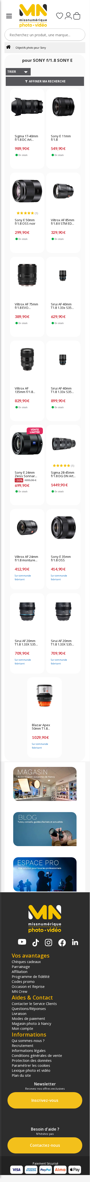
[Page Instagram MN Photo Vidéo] (48, 943)
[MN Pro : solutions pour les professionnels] (45, 874)
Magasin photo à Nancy (31, 1023)
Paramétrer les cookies (31, 1065)
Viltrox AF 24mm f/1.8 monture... (26, 558)
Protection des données (32, 1060)
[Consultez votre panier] (76, 16)
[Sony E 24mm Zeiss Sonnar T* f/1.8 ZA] (27, 446)
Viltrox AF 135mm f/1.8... (25, 390)
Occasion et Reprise (28, 986)
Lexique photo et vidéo (31, 1070)
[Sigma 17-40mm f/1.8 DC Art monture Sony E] (27, 109)
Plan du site (21, 1075)
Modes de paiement (28, 1018)
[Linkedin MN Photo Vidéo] (75, 942)
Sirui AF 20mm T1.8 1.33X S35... (26, 642)
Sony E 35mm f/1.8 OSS (61, 558)
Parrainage (21, 966)
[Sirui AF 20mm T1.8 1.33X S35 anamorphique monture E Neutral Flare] (63, 614)
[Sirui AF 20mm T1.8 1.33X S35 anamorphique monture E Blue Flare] (27, 614)
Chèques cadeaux (26, 961)
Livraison (19, 1013)
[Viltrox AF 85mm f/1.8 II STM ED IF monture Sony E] (63, 193)
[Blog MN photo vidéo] (45, 829)
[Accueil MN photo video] (31, 16)
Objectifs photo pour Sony (30, 47)
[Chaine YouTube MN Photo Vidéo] (22, 942)
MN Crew (19, 991)
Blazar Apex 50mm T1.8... (41, 727)
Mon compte (22, 1028)
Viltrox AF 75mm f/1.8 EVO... (26, 306)
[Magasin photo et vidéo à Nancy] (45, 784)
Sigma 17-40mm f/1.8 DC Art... (26, 138)
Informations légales (29, 1050)
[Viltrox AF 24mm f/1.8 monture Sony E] (27, 530)
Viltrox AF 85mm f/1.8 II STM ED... (62, 222)
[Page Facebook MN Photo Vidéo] (62, 943)
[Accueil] (10, 48)
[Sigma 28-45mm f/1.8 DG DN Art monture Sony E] (63, 446)
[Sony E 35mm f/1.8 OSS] (63, 530)
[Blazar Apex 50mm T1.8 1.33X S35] (44, 698)
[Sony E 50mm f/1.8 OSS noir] (27, 193)
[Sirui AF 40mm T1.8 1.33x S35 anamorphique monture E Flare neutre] (63, 362)
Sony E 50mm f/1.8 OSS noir (25, 222)
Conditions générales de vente (37, 1055)
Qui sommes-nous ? (28, 1040)
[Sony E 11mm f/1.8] (63, 109)
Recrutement (22, 1045)
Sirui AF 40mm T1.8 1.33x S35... (62, 306)
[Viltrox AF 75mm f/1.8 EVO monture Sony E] (27, 277)
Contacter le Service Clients (34, 1003)
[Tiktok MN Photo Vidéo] (35, 943)
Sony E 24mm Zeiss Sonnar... (26, 474)
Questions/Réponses (29, 1008)
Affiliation (19, 971)
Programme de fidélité (31, 976)
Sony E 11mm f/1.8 (61, 138)
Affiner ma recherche (47, 81)
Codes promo (23, 981)
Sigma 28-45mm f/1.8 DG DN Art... (63, 474)
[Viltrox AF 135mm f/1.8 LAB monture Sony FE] (27, 362)
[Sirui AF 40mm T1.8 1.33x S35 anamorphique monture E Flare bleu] (63, 277)
